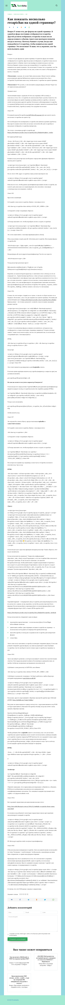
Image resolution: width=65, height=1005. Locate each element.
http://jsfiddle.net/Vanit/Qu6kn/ (23, 700)
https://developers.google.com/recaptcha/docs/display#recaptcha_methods (32, 612)
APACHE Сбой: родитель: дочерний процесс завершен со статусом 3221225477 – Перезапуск (45, 958)
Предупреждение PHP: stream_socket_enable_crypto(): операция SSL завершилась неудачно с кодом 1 (19, 979)
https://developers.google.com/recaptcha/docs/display (38, 300)
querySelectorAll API (29, 678)
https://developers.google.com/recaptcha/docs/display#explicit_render (30, 132)
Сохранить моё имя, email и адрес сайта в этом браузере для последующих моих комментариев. (29, 934)
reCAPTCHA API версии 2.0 (35, 115)
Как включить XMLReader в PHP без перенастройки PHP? (19, 958)
